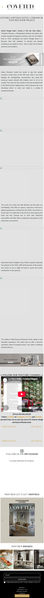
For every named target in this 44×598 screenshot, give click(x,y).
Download (22, 539)
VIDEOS (22, 593)
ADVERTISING (22, 591)
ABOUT (22, 587)
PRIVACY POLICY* (34, 582)
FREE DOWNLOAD (22, 595)
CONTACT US (22, 589)
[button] (41, 520)
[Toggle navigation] (2, 7)
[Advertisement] (22, 486)
